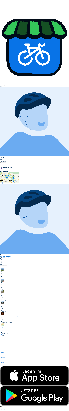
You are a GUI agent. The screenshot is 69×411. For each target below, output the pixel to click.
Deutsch (1, 406)
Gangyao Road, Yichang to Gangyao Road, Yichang (6, 294)
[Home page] (34, 6)
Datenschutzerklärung (3, 408)
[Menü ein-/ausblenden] (4, 85)
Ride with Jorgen (3, 327)
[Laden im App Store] (34, 376)
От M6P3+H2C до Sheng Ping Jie (4, 305)
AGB (1, 407)
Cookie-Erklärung (3, 409)
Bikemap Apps (2, 352)
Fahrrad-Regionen (3, 357)
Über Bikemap (2, 362)
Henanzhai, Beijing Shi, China (6, 257)
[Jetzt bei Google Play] (34, 396)
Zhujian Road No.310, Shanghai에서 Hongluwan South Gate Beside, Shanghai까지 (9, 316)
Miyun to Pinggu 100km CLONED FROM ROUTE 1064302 (7, 256)
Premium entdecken (3, 361)
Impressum (2, 410)
